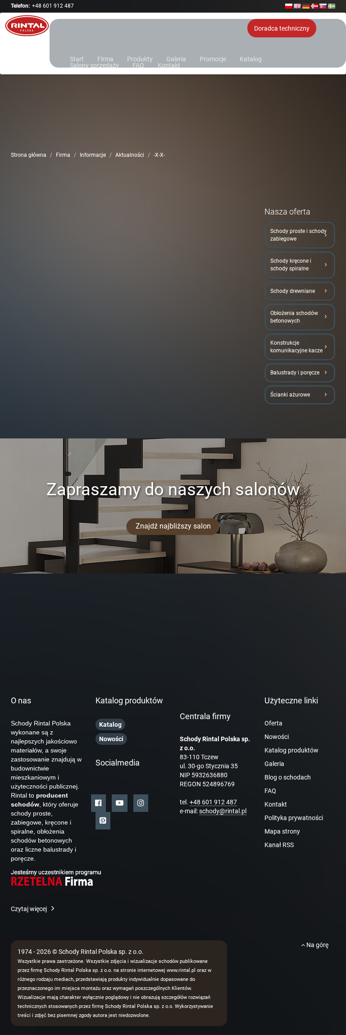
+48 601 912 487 (53, 6)
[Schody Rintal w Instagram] (140, 803)
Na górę (316, 944)
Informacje (93, 155)
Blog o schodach (287, 777)
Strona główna (28, 155)
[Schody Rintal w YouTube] (119, 803)
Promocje (213, 58)
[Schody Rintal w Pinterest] (103, 821)
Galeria (176, 58)
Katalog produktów (291, 750)
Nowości (276, 736)
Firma (105, 58)
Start (77, 58)
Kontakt (169, 65)
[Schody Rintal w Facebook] (98, 803)
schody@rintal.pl (222, 811)
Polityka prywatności (293, 817)
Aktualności (129, 155)
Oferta (273, 723)
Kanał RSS (279, 844)
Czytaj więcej (29, 908)
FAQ (138, 65)
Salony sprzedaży (94, 65)
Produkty (140, 58)
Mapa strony (282, 831)
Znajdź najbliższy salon (173, 526)
